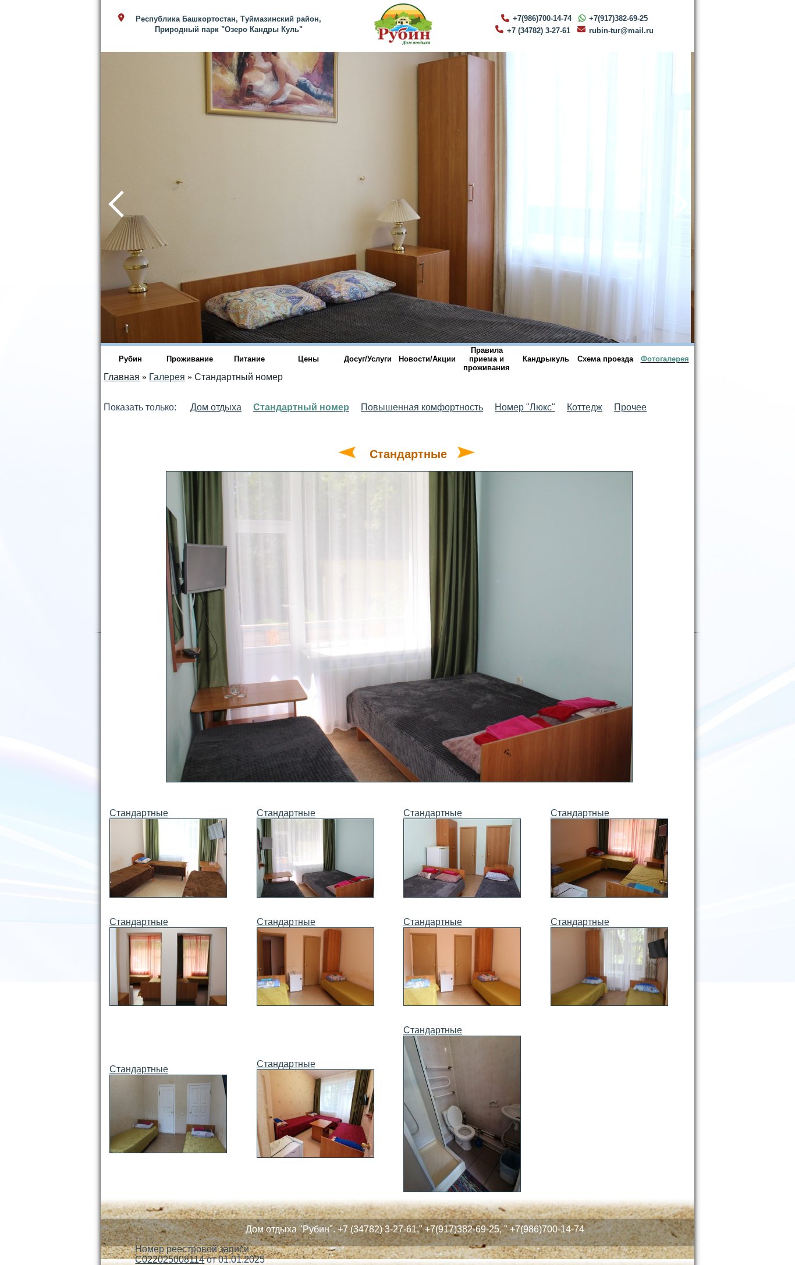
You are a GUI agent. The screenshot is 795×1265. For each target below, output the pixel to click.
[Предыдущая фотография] (347, 454)
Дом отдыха (216, 407)
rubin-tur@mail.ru (621, 30)
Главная (122, 377)
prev (110, 197)
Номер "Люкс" (525, 407)
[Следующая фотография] (466, 454)
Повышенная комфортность (422, 407)
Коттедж (584, 407)
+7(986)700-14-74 (542, 18)
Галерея (167, 377)
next (673, 197)
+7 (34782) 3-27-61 (538, 30)
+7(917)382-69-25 (618, 18)
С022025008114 (169, 1259)
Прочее (630, 407)
